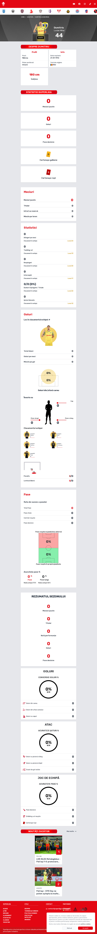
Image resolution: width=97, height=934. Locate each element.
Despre (27, 909)
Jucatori (6, 922)
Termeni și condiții (31, 911)
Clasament (7, 915)
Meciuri (6, 913)
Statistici (7, 918)
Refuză (69, 928)
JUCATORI (30, 17)
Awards (27, 919)
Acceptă (85, 928)
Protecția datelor (28, 916)
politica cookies (85, 924)
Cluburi (6, 920)
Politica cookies (31, 913)
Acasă (5, 909)
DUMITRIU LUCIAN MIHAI (42, 17)
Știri (5, 911)
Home (23, 17)
